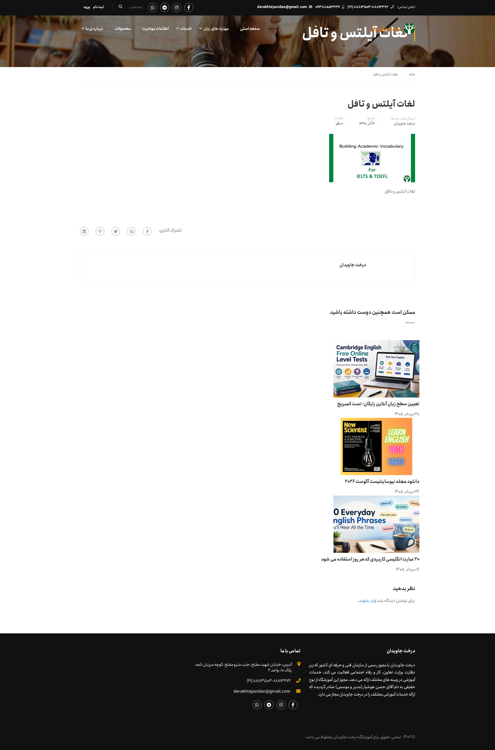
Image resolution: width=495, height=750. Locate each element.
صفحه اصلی (250, 29)
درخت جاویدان (404, 123)
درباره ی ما (94, 29)
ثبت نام (98, 7)
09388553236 (327, 7)
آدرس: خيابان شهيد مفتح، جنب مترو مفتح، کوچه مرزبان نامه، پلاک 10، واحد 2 (243, 667)
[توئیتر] (115, 231)
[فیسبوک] (147, 231)
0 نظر (339, 123)
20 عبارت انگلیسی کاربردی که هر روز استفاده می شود (370, 559)
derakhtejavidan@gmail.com (282, 7)
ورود (86, 7)
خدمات (186, 29)
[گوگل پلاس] (131, 231)
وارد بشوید (367, 600)
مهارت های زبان (216, 29)
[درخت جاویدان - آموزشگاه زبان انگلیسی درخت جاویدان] (393, 31)
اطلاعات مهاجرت (155, 29)
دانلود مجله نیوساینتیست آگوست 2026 (382, 481)
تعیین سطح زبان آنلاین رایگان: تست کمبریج (378, 404)
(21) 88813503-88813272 (367, 7)
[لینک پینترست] (100, 231)
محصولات (123, 29)
